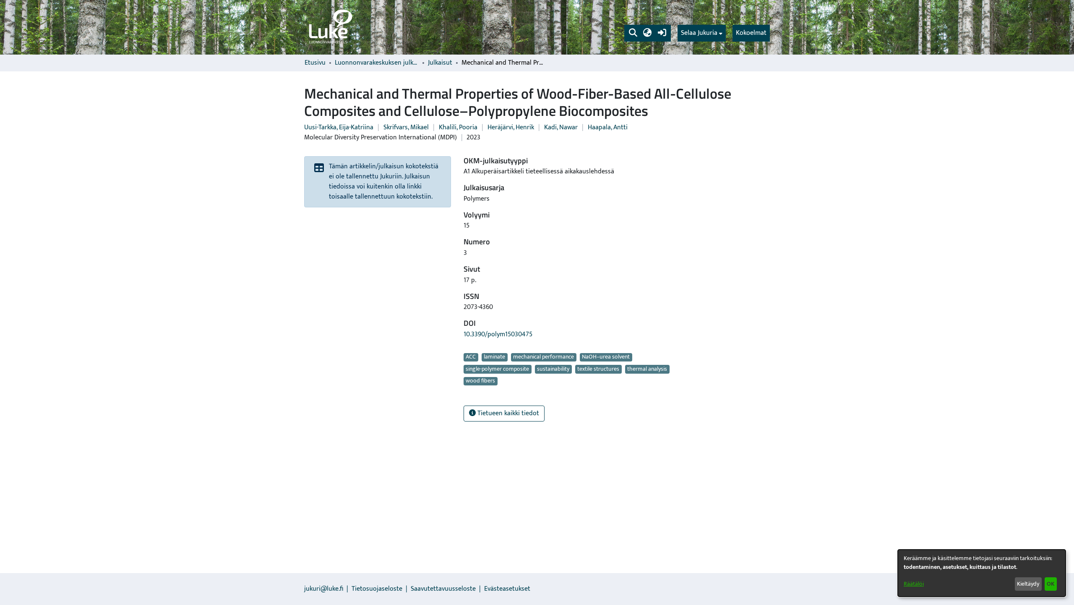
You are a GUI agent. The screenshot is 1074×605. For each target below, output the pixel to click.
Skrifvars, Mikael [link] (406, 127)
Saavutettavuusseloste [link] (443, 589)
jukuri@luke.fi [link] (323, 589)
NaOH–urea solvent (606, 357)
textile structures (598, 369)
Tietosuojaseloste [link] (377, 589)
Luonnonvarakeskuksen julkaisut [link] (377, 63)
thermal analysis (647, 369)
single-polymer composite (497, 369)
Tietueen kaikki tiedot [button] (507, 413)
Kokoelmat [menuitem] (751, 33)
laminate (494, 357)
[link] (329, 27)
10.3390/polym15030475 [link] (498, 334)
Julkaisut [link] (440, 63)
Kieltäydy (1028, 584)
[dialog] (982, 573)
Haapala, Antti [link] (608, 127)
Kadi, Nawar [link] (561, 127)
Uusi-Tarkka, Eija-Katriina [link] (338, 127)
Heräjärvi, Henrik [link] (510, 127)
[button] (633, 33)
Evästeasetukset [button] (507, 589)
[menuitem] (702, 33)
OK (1050, 584)
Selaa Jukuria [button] (699, 33)
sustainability (553, 369)
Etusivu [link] (315, 63)
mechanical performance (543, 357)
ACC (471, 357)
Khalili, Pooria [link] (458, 127)
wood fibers (480, 381)
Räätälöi (914, 583)
